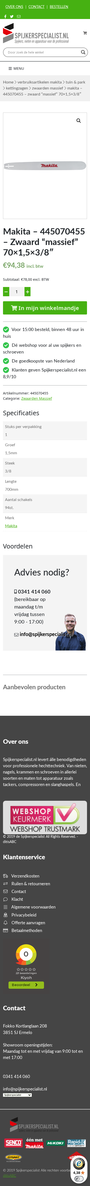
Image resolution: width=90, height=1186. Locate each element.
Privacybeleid (23, 915)
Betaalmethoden (26, 930)
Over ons (14, 7)
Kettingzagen (17, 88)
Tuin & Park (75, 82)
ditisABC (9, 1176)
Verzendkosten (24, 876)
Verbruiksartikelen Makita (40, 82)
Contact (36, 7)
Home (8, 82)
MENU (18, 68)
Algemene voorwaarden (33, 907)
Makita (11, 526)
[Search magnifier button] (83, 52)
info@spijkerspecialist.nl (46, 634)
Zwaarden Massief (47, 88)
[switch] (79, 1179)
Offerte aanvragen (27, 923)
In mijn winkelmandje (48, 308)
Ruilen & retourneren (30, 884)
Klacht (16, 899)
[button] (78, 120)
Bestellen (59, 7)
